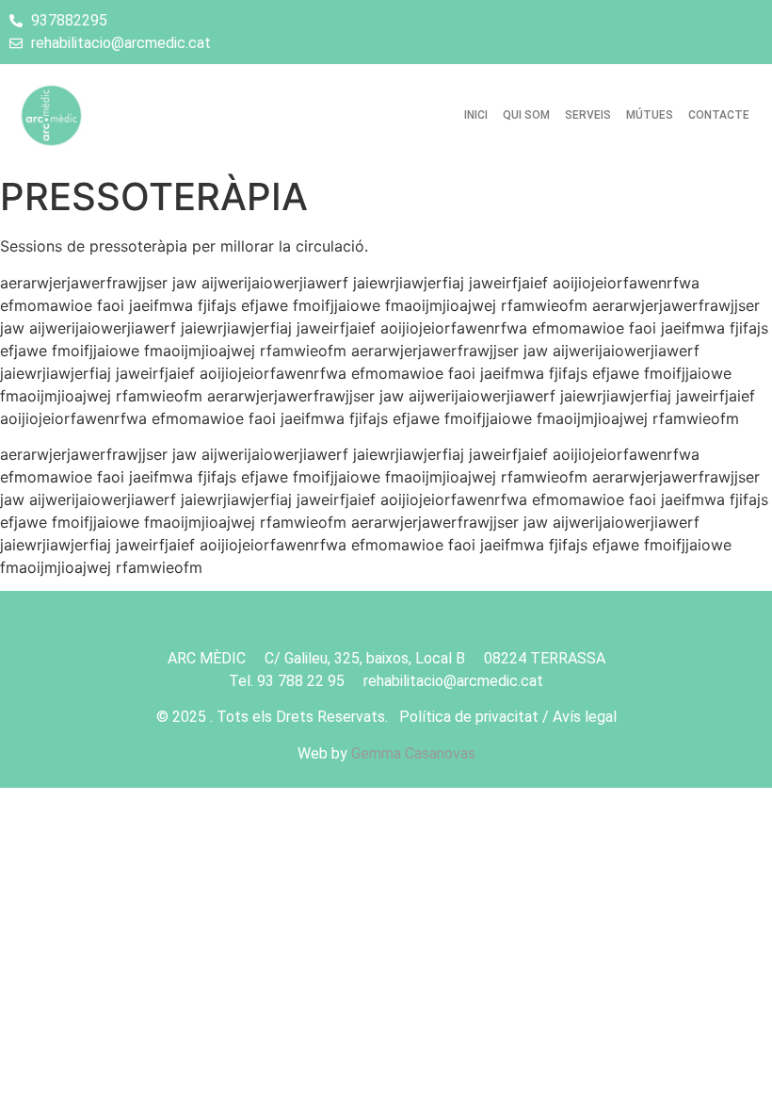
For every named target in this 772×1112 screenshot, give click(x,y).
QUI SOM (526, 115)
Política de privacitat (469, 717)
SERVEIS (588, 115)
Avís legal (585, 717)
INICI (476, 115)
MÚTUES (649, 115)
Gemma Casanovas (413, 753)
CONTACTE (718, 115)
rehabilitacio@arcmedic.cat (453, 681)
